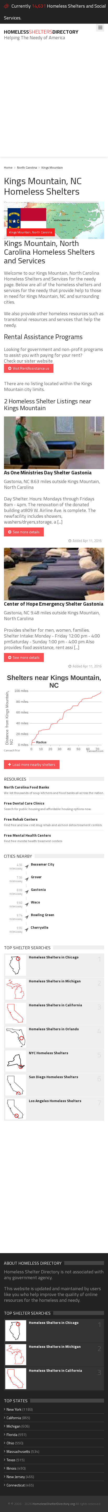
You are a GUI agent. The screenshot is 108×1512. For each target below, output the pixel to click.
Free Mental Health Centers (27, 835)
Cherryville (39, 927)
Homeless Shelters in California (55, 1005)
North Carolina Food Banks (26, 787)
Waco (35, 902)
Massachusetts (18, 1451)
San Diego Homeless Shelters (53, 1076)
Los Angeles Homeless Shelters (55, 1100)
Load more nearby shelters (33, 764)
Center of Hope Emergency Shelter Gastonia (54, 604)
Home (8, 167)
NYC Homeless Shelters (48, 1053)
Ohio (10, 1443)
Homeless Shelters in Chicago (54, 957)
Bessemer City (42, 864)
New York (14, 1409)
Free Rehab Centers (20, 819)
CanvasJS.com (95, 751)
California (14, 1417)
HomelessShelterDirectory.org (54, 1503)
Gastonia (38, 889)
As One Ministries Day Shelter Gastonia (48, 472)
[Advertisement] (54, 102)
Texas (11, 1460)
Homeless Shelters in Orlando (54, 1029)
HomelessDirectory (41, 32)
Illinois (12, 1468)
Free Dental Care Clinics (24, 803)
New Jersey (16, 1476)
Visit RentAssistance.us (30, 368)
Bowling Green (42, 914)
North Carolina (27, 167)
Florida (12, 1434)
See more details (25, 532)
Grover (36, 877)
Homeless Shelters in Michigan (55, 981)
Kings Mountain (52, 167)
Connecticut (16, 1485)
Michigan (13, 1426)
